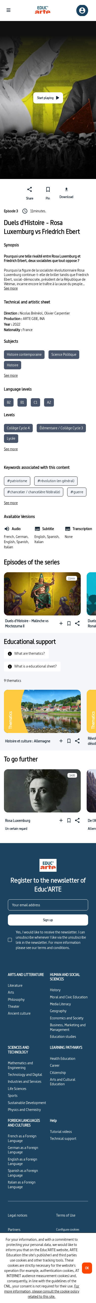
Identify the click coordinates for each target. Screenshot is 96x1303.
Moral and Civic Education (69, 997)
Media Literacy (60, 1004)
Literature (15, 985)
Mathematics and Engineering (20, 1065)
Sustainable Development (27, 1102)
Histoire (12, 365)
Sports (12, 1095)
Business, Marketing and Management (68, 1027)
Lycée (11, 438)
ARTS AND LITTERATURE (26, 974)
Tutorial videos (61, 1131)
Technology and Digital (25, 1074)
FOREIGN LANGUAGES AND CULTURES (24, 1122)
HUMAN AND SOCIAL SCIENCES (65, 977)
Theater (13, 1006)
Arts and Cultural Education (62, 1081)
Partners (14, 1229)
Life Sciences (17, 1088)
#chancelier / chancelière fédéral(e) (33, 491)
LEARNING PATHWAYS (66, 1047)
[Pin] (69, 623)
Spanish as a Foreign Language (23, 1173)
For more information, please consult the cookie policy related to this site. (42, 1291)
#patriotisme (17, 480)
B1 (22, 402)
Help (53, 1120)
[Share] (77, 623)
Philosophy (16, 999)
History (55, 989)
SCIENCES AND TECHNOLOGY (18, 1049)
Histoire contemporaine (24, 354)
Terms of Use (65, 1215)
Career (55, 1065)
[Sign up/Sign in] (82, 10)
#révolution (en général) (55, 480)
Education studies (63, 1036)
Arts (11, 992)
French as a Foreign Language (22, 1138)
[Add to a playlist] (62, 623)
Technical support (63, 1138)
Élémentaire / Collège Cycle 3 (61, 428)
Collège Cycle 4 (18, 428)
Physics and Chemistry (24, 1109)
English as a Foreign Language (22, 1161)
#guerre (76, 491)
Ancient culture (19, 1013)
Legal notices (17, 1215)
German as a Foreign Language (23, 1150)
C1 (35, 402)
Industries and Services (24, 1081)
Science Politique (63, 354)
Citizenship (58, 1072)
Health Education (62, 1058)
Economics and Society (66, 1018)
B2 (9, 402)
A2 (49, 402)
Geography (58, 1010)
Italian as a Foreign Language (21, 1184)
